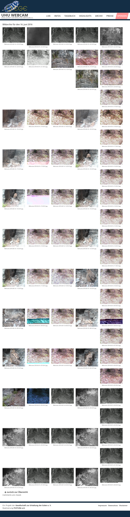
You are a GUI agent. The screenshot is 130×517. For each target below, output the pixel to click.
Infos (57, 16)
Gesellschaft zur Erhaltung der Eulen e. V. (33, 505)
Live (48, 16)
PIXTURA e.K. (19, 508)
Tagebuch (69, 16)
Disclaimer (123, 505)
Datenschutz (113, 505)
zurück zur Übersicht (17, 492)
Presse (109, 16)
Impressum (102, 505)
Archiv (99, 16)
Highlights (85, 16)
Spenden (122, 16)
